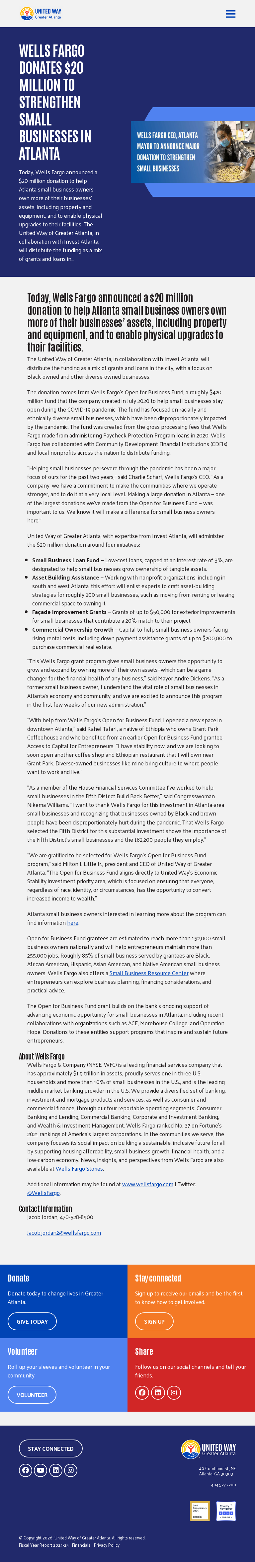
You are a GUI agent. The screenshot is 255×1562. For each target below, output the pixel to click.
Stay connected (51, 1448)
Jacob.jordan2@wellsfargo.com (64, 1232)
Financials (81, 1544)
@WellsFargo (43, 1192)
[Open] (230, 13)
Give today (32, 1321)
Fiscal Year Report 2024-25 (44, 1544)
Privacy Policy (107, 1544)
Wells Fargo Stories (79, 1168)
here (72, 922)
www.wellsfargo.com (147, 1184)
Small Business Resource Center (149, 973)
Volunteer (32, 1394)
